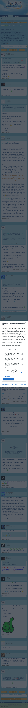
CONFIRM (8, 379)
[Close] (25, 323)
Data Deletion (5, 384)
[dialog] (14, 354)
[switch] (22, 354)
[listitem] (14, 350)
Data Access (14, 384)
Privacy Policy (22, 384)
